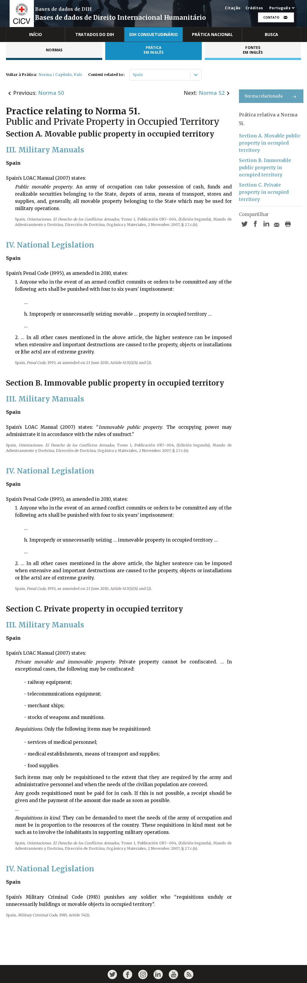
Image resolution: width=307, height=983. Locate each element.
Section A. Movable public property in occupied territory (269, 143)
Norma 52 (212, 92)
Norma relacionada (264, 96)
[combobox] (133, 74)
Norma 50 (51, 92)
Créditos (254, 8)
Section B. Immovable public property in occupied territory (265, 168)
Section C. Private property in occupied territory (264, 192)
